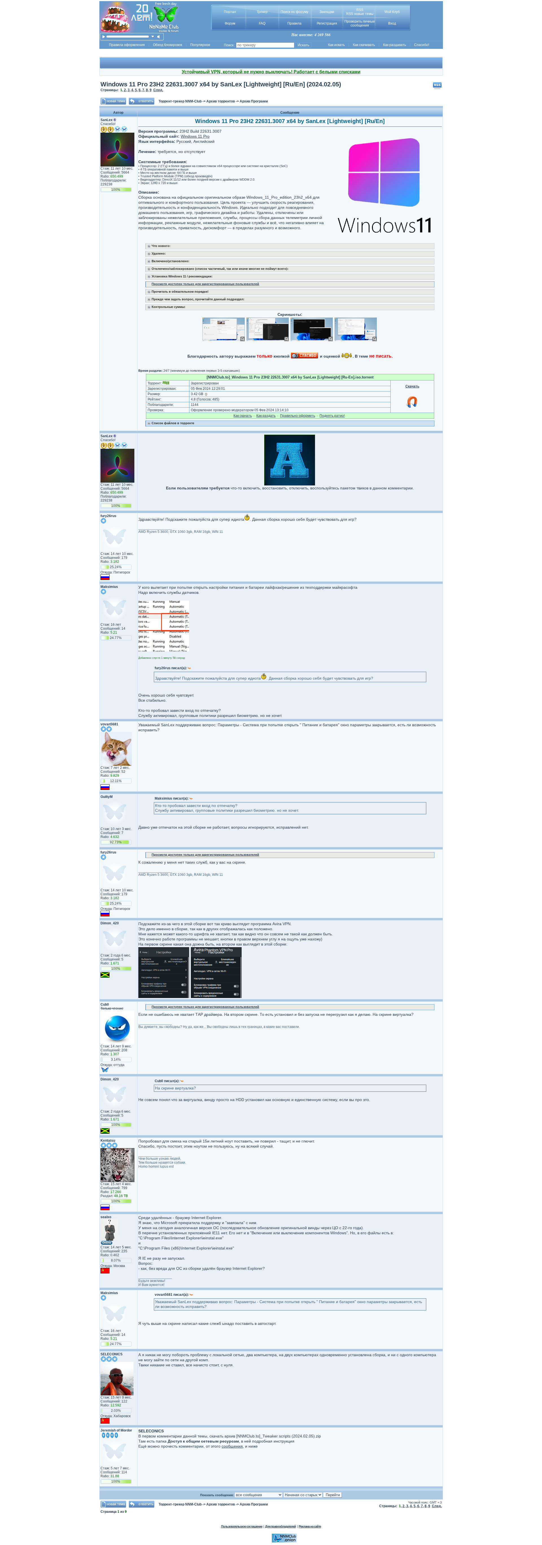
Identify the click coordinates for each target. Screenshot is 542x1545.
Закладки (327, 12)
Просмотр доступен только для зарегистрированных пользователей (205, 284)
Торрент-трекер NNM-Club (180, 101)
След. (158, 90)
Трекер (262, 12)
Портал (230, 12)
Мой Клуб (392, 12)
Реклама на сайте (310, 1526)
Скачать (412, 386)
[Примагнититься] (412, 407)
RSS (359, 10)
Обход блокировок (167, 45)
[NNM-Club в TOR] (284, 1541)
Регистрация (327, 23)
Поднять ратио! (332, 416)
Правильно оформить (297, 416)
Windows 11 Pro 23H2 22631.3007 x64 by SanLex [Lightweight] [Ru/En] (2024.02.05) (220, 84)
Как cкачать (242, 416)
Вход (392, 23)
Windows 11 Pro (195, 136)
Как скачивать (364, 45)
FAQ (262, 23)
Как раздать (266, 416)
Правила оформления (127, 45)
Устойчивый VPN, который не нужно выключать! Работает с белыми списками (271, 71)
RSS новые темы (359, 14)
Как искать (336, 45)
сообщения (232, 1446)
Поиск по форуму (294, 12)
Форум (230, 23)
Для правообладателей (280, 1526)
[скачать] (152, 37)
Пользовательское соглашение (241, 1526)
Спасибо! (421, 45)
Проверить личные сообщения (359, 23)
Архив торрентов (220, 101)
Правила (294, 23)
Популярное (200, 45)
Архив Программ (254, 101)
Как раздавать (394, 45)
